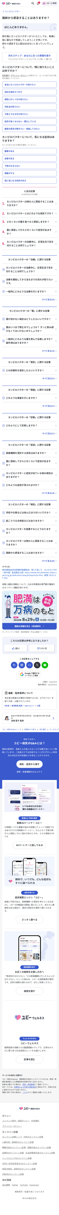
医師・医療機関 (28, 1084)
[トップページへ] (29, 1110)
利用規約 (5, 76)
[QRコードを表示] (22, 665)
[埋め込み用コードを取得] (29, 665)
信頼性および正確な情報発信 (25, 1087)
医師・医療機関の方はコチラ (29, 772)
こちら (25, 1092)
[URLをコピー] (14, 665)
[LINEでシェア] (45, 665)
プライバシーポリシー (19, 76)
